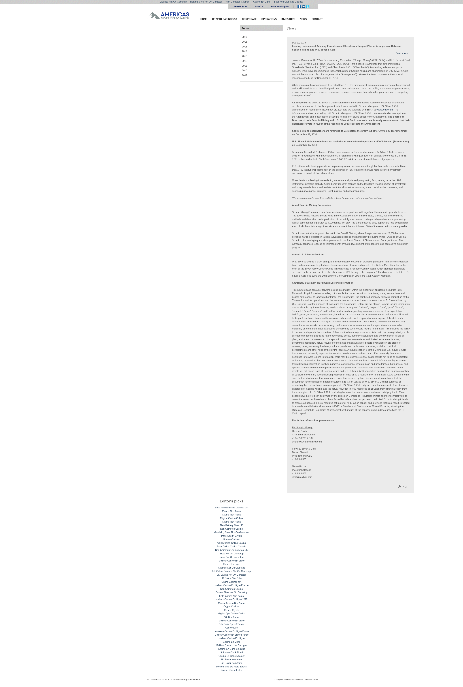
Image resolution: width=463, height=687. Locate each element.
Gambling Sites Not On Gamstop (231, 532)
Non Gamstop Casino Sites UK (231, 550)
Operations (269, 19)
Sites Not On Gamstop (231, 557)
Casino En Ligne (231, 564)
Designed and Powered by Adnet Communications (296, 679)
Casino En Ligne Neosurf (231, 656)
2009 (244, 75)
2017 (244, 37)
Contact (317, 19)
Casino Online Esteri (231, 670)
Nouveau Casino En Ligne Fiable (231, 631)
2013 (244, 56)
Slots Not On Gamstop (231, 553)
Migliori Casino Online (231, 518)
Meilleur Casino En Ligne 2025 (231, 599)
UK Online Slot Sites (231, 578)
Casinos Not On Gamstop (231, 567)
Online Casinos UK (231, 581)
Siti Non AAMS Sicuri (231, 652)
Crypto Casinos (232, 606)
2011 (244, 65)
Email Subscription (280, 6)
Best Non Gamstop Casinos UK (231, 507)
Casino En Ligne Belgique (231, 649)
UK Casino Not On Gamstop (231, 574)
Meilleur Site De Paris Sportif (231, 666)
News (303, 19)
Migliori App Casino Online (231, 613)
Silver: (259, 6)
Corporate (249, 19)
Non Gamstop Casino (231, 528)
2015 (244, 46)
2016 (244, 41)
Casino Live (231, 627)
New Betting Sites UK (231, 525)
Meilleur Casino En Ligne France (231, 585)
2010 (244, 70)
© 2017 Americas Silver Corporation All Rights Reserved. (172, 679)
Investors (288, 19)
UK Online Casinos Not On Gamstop (231, 571)
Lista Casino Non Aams (231, 596)
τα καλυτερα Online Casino (231, 543)
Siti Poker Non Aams (232, 659)
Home (203, 19)
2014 (244, 51)
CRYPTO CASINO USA (224, 19)
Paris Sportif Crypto (231, 535)
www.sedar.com (385, 109)
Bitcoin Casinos (231, 539)
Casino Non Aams (231, 511)
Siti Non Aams (231, 617)
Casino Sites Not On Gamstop (231, 592)
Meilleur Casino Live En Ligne (231, 645)
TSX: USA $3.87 (239, 6)
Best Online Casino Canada (231, 546)
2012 (244, 61)
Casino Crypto (231, 610)
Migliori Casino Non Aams (231, 603)
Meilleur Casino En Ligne (231, 560)
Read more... (403, 53)
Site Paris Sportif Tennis (231, 624)
